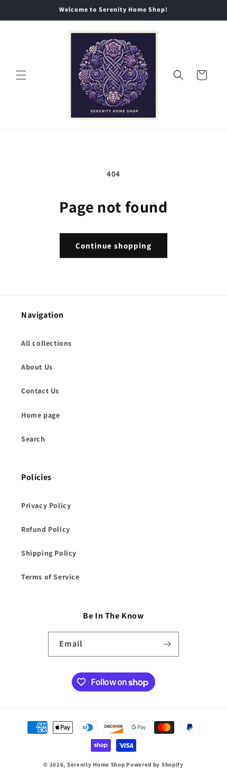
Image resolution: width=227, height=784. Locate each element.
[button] (21, 75)
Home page (40, 415)
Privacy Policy (46, 505)
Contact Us (40, 390)
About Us (37, 367)
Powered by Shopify (155, 764)
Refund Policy (45, 529)
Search (33, 439)
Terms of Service (50, 577)
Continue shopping (113, 246)
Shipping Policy (49, 553)
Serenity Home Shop (96, 764)
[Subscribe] (166, 644)
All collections (46, 343)
